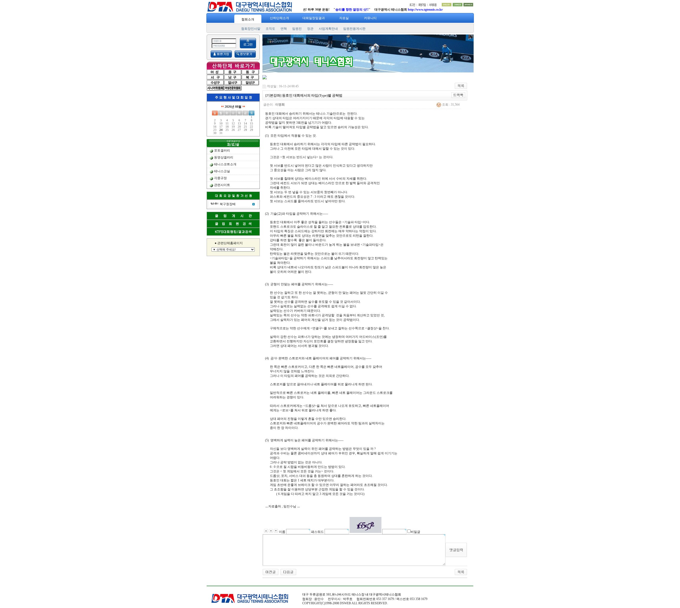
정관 (310, 29)
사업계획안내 (328, 29)
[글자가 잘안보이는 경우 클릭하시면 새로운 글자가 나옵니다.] (365, 525)
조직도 (270, 29)
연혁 (283, 29)
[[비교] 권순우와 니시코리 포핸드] (288, 571)
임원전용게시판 (354, 29)
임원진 (297, 29)
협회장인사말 (250, 29)
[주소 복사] (458, 95)
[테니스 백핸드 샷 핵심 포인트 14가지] (270, 571)
